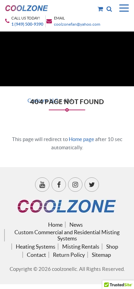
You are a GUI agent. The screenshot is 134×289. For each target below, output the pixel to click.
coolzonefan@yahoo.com (77, 24)
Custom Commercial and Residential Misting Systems (67, 235)
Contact (36, 255)
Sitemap (101, 255)
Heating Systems (35, 246)
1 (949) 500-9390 (27, 24)
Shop (112, 246)
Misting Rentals (80, 246)
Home (55, 225)
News (76, 225)
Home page (81, 139)
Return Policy (69, 255)
